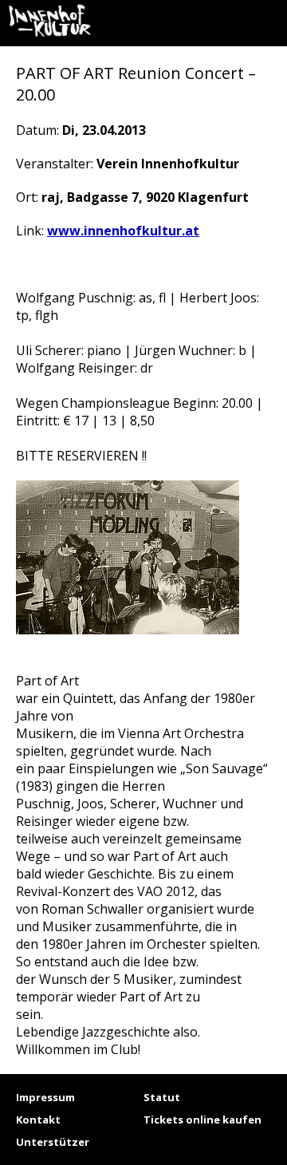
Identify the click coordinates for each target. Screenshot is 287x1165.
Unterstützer (52, 1142)
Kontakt (38, 1119)
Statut (162, 1097)
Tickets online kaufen (202, 1119)
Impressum (45, 1097)
